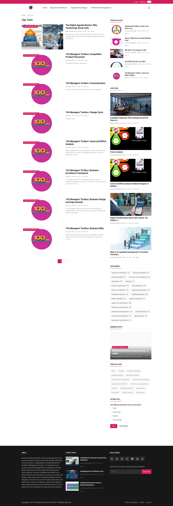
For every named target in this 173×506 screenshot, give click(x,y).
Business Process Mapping (139, 277)
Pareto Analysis (116, 152)
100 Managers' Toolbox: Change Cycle (84, 112)
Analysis (114, 388)
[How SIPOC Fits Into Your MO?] (116, 64)
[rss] (142, 459)
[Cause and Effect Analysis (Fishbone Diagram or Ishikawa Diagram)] (130, 170)
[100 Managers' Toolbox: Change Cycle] (42, 124)
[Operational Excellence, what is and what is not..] (116, 29)
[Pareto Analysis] (130, 138)
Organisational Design (140, 290)
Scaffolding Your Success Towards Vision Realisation (93, 459)
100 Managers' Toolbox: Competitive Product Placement (84, 55)
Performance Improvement (121, 380)
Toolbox (121, 371)
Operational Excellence (120, 273)
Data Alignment (138, 286)
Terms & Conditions (131, 502)
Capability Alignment (120, 294)
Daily (114, 408)
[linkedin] (137, 459)
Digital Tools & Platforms (121, 303)
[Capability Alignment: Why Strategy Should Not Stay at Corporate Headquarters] (130, 104)
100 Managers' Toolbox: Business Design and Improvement (86, 200)
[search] (148, 7)
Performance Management (122, 312)
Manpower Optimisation (121, 320)
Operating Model (118, 277)
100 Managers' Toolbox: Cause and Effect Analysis (86, 142)
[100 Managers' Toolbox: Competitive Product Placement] (42, 66)
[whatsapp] (127, 459)
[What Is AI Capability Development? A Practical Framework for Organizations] (130, 238)
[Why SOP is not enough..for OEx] (116, 53)
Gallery (142, 502)
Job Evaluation (140, 316)
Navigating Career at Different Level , (92, 471)
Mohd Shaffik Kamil (71, 31)
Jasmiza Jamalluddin (130, 31)
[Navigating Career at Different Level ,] (72, 474)
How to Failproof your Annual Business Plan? (138, 39)
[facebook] (112, 459)
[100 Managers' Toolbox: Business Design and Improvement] (42, 211)
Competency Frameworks (121, 307)
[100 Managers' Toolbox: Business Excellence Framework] (42, 182)
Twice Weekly (117, 420)
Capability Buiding (126, 388)
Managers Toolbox (133, 375)
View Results (123, 426)
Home (45, 8)
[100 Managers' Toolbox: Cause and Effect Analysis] (42, 153)
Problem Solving (142, 312)
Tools (113, 371)
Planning (130, 281)
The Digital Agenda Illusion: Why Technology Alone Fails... (81, 26)
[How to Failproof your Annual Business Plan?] (116, 41)
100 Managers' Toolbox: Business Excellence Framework (82, 171)
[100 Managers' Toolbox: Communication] (42, 95)
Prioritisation (140, 392)
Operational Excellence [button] (58, 8)
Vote (113, 426)
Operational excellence (119, 384)
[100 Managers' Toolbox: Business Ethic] (42, 240)
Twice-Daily (117, 412)
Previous (114, 345)
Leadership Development (121, 316)
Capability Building (139, 294)
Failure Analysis (127, 392)
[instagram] (122, 459)
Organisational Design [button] (79, 8)
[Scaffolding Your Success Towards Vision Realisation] (72, 461)
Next (147, 345)
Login (136, 2)
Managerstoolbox (117, 375)
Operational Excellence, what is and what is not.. (136, 27)
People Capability (118, 299)
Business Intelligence (120, 290)
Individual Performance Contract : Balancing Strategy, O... (91, 484)
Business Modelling (140, 273)
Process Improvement (120, 286)
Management (140, 388)
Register (142, 2)
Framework (115, 392)
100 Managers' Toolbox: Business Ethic (85, 228)
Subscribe (146, 472)
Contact (148, 502)
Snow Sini (68, 60)
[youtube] (132, 459)
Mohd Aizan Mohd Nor (131, 64)
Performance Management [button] (101, 8)
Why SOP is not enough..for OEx (135, 50)
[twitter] (117, 459)
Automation (116, 281)
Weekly (115, 416)
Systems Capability (136, 299)
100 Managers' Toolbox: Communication (85, 83)
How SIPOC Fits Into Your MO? (135, 61)
